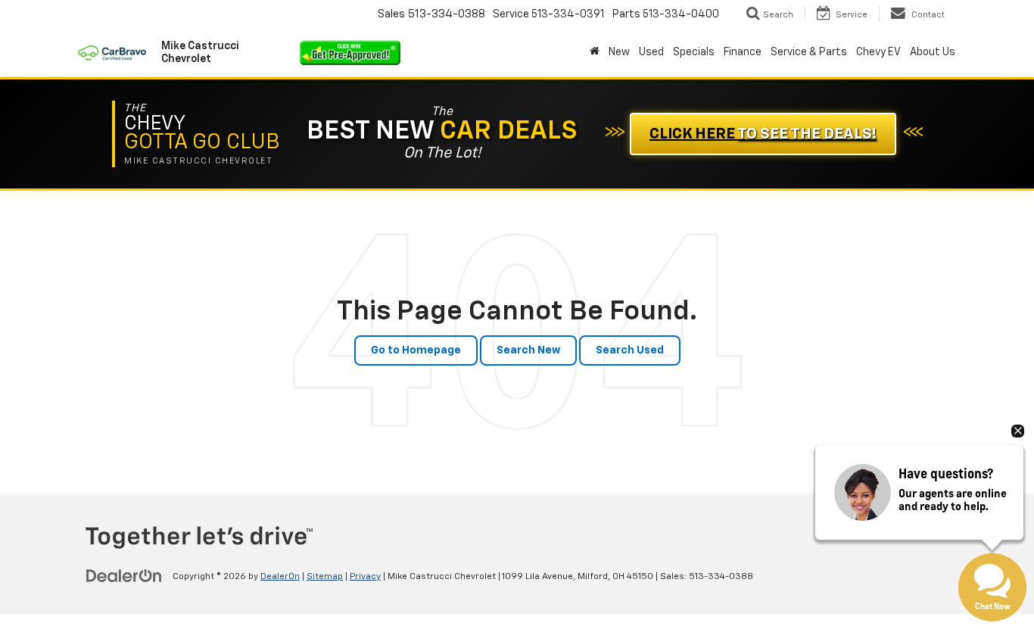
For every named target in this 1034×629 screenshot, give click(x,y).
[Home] (594, 52)
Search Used (630, 350)
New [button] (619, 52)
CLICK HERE (763, 134)
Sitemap (325, 576)
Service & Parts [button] (809, 52)
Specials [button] (694, 52)
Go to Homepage (416, 350)
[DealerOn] (124, 576)
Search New (528, 350)
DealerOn (280, 576)
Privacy (365, 576)
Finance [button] (742, 52)
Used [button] (651, 52)
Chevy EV (878, 52)
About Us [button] (932, 52)
